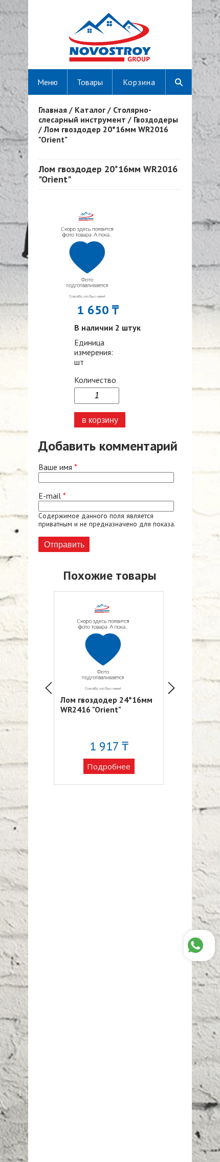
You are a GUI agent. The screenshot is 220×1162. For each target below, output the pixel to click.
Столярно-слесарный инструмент (94, 115)
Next (171, 688)
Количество (95, 380)
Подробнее (108, 766)
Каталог (90, 110)
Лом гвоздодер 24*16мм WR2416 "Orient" (106, 705)
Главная (52, 110)
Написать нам (199, 945)
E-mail (52, 496)
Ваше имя (57, 467)
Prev (48, 688)
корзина (139, 82)
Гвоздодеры (156, 119)
